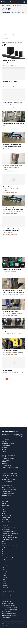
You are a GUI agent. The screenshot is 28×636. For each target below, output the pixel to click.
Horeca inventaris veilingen (9, 615)
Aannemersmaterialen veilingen (10, 607)
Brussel (4, 503)
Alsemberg (5, 585)
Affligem (4, 581)
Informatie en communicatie (9, 545)
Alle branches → (6, 562)
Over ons (4, 441)
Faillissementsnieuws (7, 594)
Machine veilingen (6, 601)
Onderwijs (4, 549)
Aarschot (4, 573)
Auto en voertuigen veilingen (9, 609)
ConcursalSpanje (6, 477)
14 (17, 378)
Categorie (5, 38)
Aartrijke (4, 583)
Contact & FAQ (6, 445)
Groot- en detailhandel (7, 539)
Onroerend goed (6, 551)
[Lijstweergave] (3, 45)
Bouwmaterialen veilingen (8, 605)
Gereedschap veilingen (8, 603)
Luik (3, 509)
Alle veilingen (6, 12)
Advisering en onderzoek (8, 527)
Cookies (4, 451)
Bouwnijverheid (6, 529)
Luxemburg (5, 511)
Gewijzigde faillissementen (9, 489)
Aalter (3, 569)
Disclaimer (4, 447)
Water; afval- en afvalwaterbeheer (10, 558)
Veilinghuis (15, 35)
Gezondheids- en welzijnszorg (9, 537)
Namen (4, 513)
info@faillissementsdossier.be (10, 467)
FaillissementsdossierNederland (10, 473)
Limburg (4, 507)
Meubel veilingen (6, 611)
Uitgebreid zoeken (6, 495)
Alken (3, 579)
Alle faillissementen (7, 491)
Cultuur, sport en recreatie (8, 531)
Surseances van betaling (8, 493)
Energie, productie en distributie (10, 533)
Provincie (5, 35)
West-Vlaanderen (6, 521)
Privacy (4, 449)
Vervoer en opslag (6, 556)
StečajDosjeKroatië (7, 481)
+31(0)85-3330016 (7, 466)
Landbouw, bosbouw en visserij (10, 547)
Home (3, 5)
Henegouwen (5, 505)
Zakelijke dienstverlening (8, 560)
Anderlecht (5, 577)
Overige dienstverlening (8, 553)
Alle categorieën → (7, 617)
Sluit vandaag (16, 12)
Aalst (3, 567)
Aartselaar (4, 571)
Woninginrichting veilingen (9, 613)
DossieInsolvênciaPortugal (9, 479)
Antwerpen (5, 501)
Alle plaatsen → (6, 587)
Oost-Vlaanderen (6, 515)
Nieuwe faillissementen (8, 487)
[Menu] (24, 2)
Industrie (4, 543)
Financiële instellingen (7, 535)
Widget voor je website (8, 443)
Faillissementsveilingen (8, 596)
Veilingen (8, 5)
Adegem (4, 575)
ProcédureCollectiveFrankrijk (9, 475)
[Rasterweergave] (5, 45)
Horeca (4, 541)
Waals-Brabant (5, 519)
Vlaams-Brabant (6, 517)
